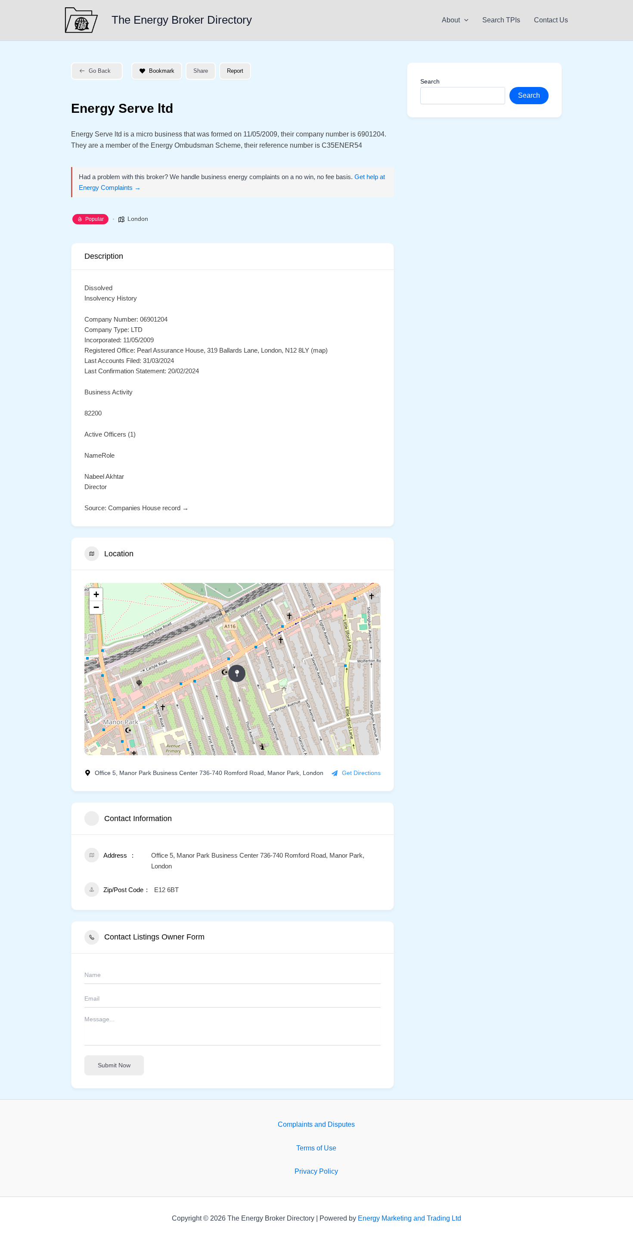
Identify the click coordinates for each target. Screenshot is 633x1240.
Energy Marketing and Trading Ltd (409, 1218)
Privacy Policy (316, 1171)
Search (430, 81)
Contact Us (551, 20)
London (137, 218)
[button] (464, 20)
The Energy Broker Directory (182, 19)
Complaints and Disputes (316, 1124)
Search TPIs (501, 20)
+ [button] (96, 594)
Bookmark (161, 71)
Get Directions (361, 772)
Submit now (114, 1065)
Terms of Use (316, 1148)
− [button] (96, 607)
